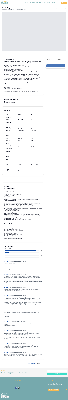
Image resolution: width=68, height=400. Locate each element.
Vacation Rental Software (31, 363)
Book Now (55, 65)
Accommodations (9, 52)
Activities (26, 2)
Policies (24, 52)
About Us (41, 2)
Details (4, 52)
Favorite (59, 7)
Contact (53, 2)
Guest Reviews (29, 52)
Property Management (34, 2)
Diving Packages (47, 2)
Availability (20, 52)
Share (64, 7)
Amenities (15, 52)
